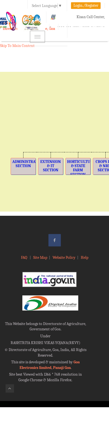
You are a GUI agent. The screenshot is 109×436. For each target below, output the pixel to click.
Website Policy (64, 257)
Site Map (40, 257)
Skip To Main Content (17, 45)
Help (84, 257)
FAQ (24, 257)
